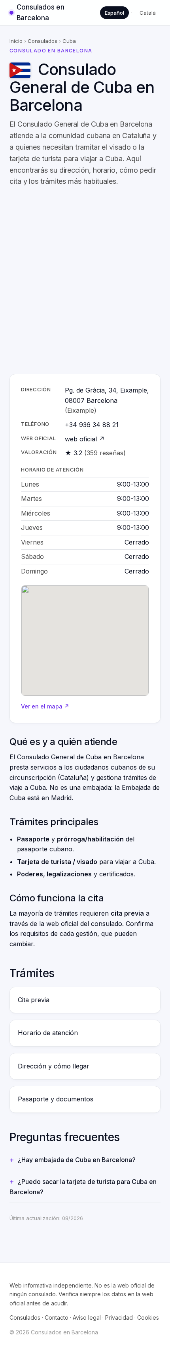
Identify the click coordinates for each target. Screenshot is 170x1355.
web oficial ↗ (85, 439)
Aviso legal (87, 1317)
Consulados (42, 41)
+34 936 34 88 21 (92, 425)
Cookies (148, 1317)
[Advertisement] (85, 280)
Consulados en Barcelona (40, 12)
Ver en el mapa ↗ (45, 706)
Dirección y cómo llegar (53, 1066)
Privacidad (119, 1317)
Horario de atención (48, 1033)
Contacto (56, 1317)
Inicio (16, 41)
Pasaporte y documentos (55, 1099)
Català (148, 13)
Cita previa (33, 1000)
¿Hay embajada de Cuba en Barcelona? (77, 1160)
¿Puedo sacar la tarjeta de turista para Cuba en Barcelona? (83, 1187)
